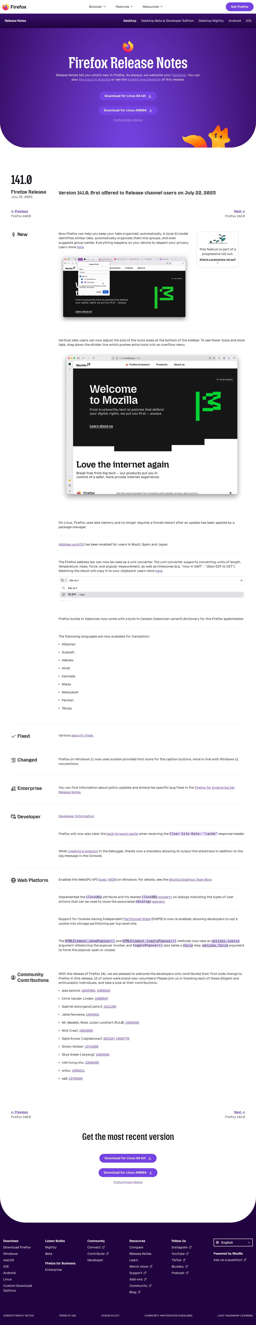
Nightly (51, 1247)
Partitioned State (137, 919)
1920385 (88, 990)
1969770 (122, 1038)
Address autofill (71, 544)
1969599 (132, 1022)
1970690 (76, 1078)
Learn (133, 1260)
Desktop (129, 21)
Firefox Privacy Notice (128, 119)
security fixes (82, 735)
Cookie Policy (110, 1315)
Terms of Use (67, 1315)
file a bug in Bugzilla (94, 79)
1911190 (110, 1006)
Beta (48, 1254)
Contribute (96, 1254)
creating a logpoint (83, 851)
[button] (98, 7)
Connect (94, 1247)
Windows (10, 1254)
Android (235, 21)
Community (138, 1286)
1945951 (92, 1014)
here (80, 247)
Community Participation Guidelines (168, 1315)
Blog (132, 1292)
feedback (179, 75)
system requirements (144, 79)
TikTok (176, 1260)
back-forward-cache (122, 834)
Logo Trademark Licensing (235, 1315)
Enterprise (53, 1270)
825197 (108, 1038)
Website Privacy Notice (18, 1315)
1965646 (102, 1054)
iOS (248, 21)
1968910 (103, 990)
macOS (8, 1260)
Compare (136, 1247)
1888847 (101, 998)
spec (103, 879)
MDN (112, 879)
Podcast (178, 1273)
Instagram (180, 1247)
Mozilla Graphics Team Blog (190, 879)
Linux (7, 1279)
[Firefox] (14, 6)
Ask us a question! (228, 1260)
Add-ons (136, 1279)
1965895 (86, 1030)
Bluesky (178, 1266)
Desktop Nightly (211, 21)
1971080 (91, 1046)
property (165, 897)
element (158, 901)
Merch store (138, 1266)
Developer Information (76, 816)
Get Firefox (239, 7)
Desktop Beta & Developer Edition (167, 21)
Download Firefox (17, 1247)
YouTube (178, 1254)
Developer (95, 1260)
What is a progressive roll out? (218, 259)
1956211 (78, 1070)
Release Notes (140, 1254)
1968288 (92, 1062)
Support (135, 1273)
